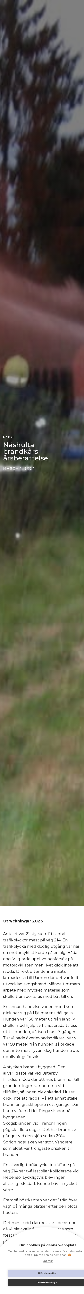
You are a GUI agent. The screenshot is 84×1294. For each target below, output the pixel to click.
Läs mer (48, 1260)
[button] (77, 12)
